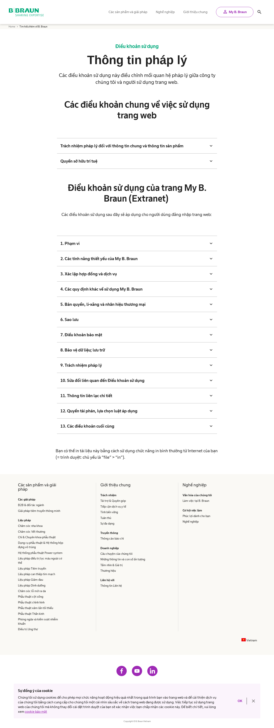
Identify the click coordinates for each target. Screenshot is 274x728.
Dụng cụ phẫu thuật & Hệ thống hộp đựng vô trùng (40, 545)
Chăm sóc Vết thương (31, 531)
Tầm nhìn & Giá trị (111, 565)
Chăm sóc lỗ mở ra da (32, 591)
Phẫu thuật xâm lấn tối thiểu (35, 608)
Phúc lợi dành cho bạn (196, 516)
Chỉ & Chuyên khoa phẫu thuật (37, 537)
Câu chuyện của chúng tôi (116, 553)
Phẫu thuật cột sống (30, 596)
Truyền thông (109, 533)
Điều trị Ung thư (28, 629)
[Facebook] (121, 671)
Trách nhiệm (108, 495)
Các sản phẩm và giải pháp (128, 12)
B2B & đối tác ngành (31, 505)
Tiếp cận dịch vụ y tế (113, 506)
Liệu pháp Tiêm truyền (32, 568)
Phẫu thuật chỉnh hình (31, 602)
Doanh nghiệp (109, 548)
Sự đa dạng (107, 523)
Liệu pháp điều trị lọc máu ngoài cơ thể (40, 560)
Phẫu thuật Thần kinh (31, 613)
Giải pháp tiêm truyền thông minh (39, 510)
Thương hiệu (108, 570)
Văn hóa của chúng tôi (197, 495)
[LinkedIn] (152, 671)
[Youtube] (137, 671)
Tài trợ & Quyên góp (113, 500)
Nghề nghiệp (165, 12)
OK (240, 701)
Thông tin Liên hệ (111, 585)
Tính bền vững (109, 512)
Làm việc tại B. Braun (196, 500)
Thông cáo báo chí (112, 538)
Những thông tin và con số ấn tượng (122, 559)
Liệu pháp (24, 520)
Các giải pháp (26, 499)
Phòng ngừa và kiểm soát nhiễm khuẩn (38, 621)
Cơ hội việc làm (192, 510)
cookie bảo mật (36, 711)
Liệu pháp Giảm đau (30, 579)
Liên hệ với (107, 580)
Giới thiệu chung (195, 12)
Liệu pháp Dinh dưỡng (31, 585)
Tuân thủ (105, 518)
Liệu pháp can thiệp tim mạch (36, 574)
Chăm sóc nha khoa (30, 526)
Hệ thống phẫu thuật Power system (40, 553)
